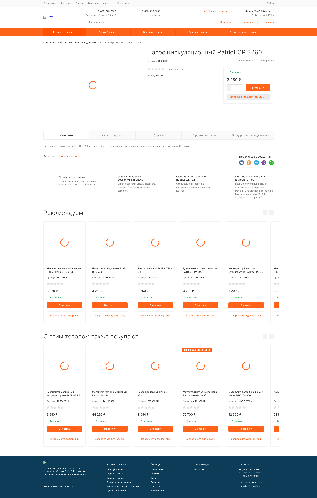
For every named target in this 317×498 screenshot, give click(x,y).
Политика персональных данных (58, 487)
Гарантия (93, 3)
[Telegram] (256, 162)
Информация (157, 490)
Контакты (107, 3)
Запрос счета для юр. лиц (247, 96)
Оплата (79, 3)
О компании (49, 3)
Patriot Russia (201, 469)
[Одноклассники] (249, 162)
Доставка (66, 3)
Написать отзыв (174, 69)
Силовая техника (198, 32)
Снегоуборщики (108, 32)
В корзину (257, 87)
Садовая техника (153, 32)
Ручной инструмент (117, 490)
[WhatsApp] (271, 162)
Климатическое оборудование (123, 486)
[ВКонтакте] (241, 162)
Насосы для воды (86, 42)
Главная (47, 42)
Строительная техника (243, 32)
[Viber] (263, 162)
